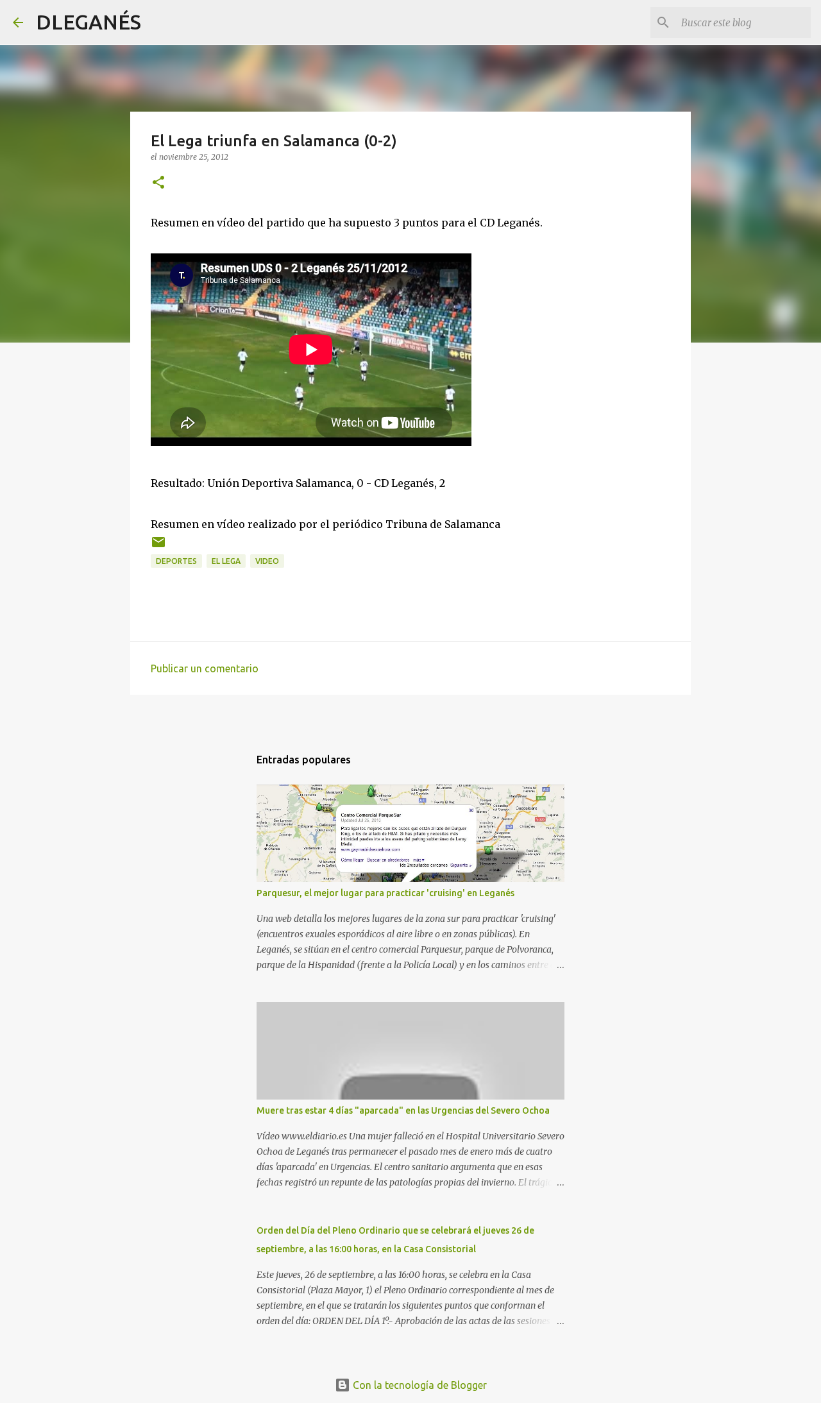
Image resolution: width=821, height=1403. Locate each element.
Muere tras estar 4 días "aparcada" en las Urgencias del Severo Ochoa (403, 1110)
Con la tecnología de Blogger (418, 1385)
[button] (158, 183)
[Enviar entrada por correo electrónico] (158, 547)
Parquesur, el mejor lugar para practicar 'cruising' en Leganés (385, 893)
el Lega (226, 561)
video (267, 561)
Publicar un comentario (204, 668)
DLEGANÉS (88, 21)
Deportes (176, 561)
